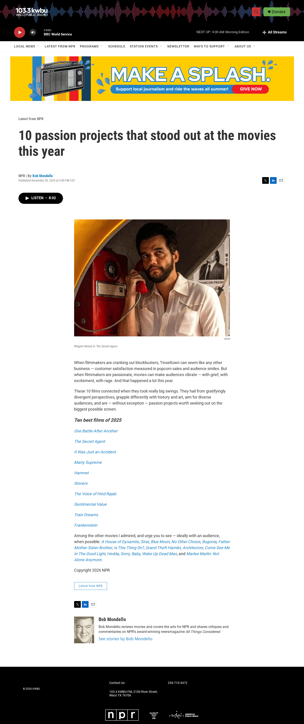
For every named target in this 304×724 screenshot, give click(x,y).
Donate (279, 11)
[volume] (33, 32)
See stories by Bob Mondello (125, 638)
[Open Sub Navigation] (38, 46)
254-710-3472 (177, 683)
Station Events (144, 46)
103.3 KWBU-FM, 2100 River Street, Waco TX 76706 (133, 693)
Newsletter (178, 46)
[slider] (40, 32)
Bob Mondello (42, 176)
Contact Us (117, 683)
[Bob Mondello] (84, 630)
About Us (243, 46)
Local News (24, 46)
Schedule (116, 46)
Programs (89, 46)
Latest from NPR (60, 46)
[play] (19, 32)
